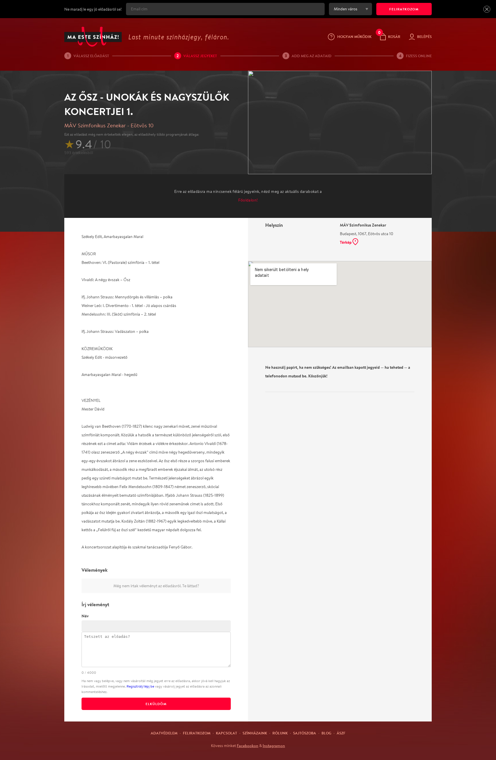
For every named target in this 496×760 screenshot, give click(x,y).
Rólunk (280, 733)
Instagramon (274, 746)
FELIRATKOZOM (404, 9)
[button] (486, 9)
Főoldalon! (248, 200)
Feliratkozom (196, 733)
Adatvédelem (164, 733)
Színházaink (255, 733)
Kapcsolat (226, 733)
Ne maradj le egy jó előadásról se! (93, 9)
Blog (326, 733)
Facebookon (247, 746)
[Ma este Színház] (93, 37)
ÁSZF (341, 733)
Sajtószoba (304, 733)
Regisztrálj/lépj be (140, 686)
